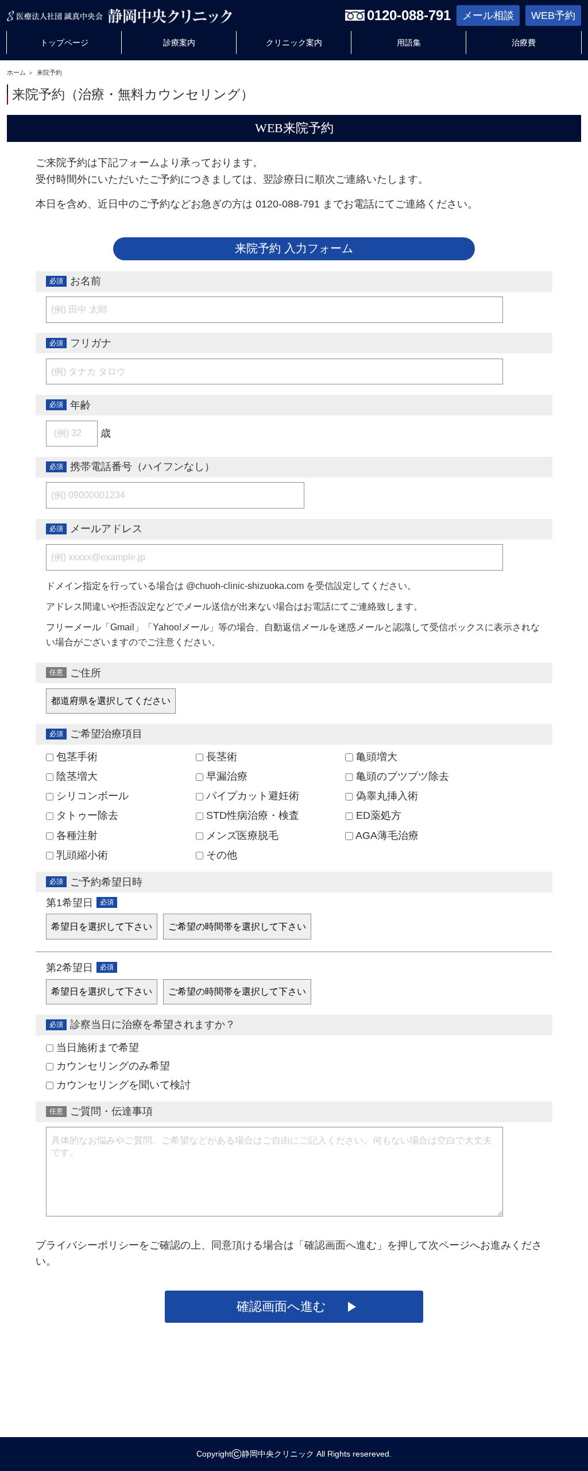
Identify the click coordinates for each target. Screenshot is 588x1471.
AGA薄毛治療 (386, 835)
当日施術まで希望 (96, 1047)
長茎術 (220, 757)
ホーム (16, 72)
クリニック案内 (294, 42)
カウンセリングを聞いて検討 (122, 1085)
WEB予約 (553, 15)
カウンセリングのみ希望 (111, 1066)
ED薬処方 (377, 815)
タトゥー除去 (85, 815)
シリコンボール (91, 796)
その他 (220, 855)
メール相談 (488, 15)
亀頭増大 (375, 757)
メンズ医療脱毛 (240, 835)
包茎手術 (75, 757)
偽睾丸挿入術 (385, 796)
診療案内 (179, 42)
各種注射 (75, 835)
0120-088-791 (409, 15)
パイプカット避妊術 (251, 796)
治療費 (524, 42)
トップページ (64, 42)
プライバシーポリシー (87, 1245)
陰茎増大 (75, 776)
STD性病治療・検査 (251, 815)
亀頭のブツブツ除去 (401, 776)
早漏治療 (225, 776)
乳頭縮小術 (80, 855)
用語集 (409, 42)
